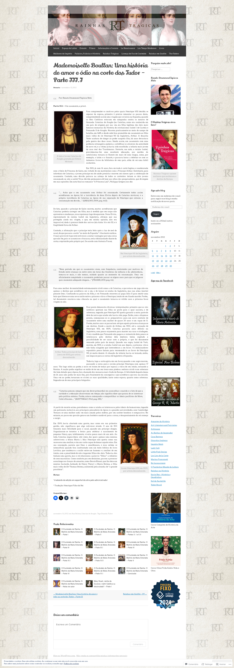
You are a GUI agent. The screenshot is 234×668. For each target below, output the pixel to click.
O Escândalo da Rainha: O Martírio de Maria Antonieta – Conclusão (137, 571)
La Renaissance (128, 48)
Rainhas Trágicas (111, 54)
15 (166, 256)
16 (171, 256)
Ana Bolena (76, 514)
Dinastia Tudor (107, 514)
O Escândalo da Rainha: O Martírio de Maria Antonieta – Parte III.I (104, 545)
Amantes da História (160, 422)
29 (166, 266)
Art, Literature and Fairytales (164, 425)
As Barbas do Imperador (162, 433)
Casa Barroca (157, 437)
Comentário (138, 644)
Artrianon (155, 429)
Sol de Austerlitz (158, 481)
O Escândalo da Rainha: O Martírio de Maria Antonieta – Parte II (104, 532)
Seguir (156, 214)
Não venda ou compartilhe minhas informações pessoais (101, 656)
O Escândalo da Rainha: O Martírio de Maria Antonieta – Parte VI (72, 571)
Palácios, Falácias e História (87, 54)
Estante (83, 48)
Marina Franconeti (159, 459)
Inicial (56, 48)
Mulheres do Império (62, 54)
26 (153, 266)
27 (157, 266)
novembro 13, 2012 (69, 88)
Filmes (92, 48)
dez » (158, 273)
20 (157, 261)
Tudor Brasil (156, 485)
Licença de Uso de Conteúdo (133, 54)
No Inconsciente (158, 463)
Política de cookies (71, 664)
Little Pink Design (159, 452)
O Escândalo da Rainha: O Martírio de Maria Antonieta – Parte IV (137, 545)
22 (166, 261)
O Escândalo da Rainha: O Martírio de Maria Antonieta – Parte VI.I (104, 571)
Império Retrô (157, 444)
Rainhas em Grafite (157, 54)
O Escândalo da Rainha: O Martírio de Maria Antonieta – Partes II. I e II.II (137, 532)
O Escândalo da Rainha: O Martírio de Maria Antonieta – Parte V (137, 558)
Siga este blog (158, 190)
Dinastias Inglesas (159, 440)
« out (153, 273)
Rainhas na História (160, 471)
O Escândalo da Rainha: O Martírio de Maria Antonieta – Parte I (72, 532)
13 (157, 256)
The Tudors (174, 54)
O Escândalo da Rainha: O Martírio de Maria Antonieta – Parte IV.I (72, 558)
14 (162, 256)
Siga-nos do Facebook (162, 280)
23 (171, 261)
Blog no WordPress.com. (64, 656)
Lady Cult (155, 448)
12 (153, 256)
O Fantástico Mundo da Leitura (165, 467)
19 (153, 261)
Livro (161, 48)
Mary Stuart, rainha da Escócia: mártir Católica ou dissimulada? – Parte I (104, 584)
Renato (56, 88)
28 (162, 266)
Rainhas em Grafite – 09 (135, 594)
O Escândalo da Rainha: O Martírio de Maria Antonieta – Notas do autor (72, 584)
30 (171, 266)
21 (162, 261)
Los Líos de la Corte (159, 456)
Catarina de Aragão (88, 514)
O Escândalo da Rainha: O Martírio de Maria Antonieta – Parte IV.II (104, 558)
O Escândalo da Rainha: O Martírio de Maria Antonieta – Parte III (72, 545)
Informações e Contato (108, 48)
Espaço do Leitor (69, 48)
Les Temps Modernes (147, 48)
